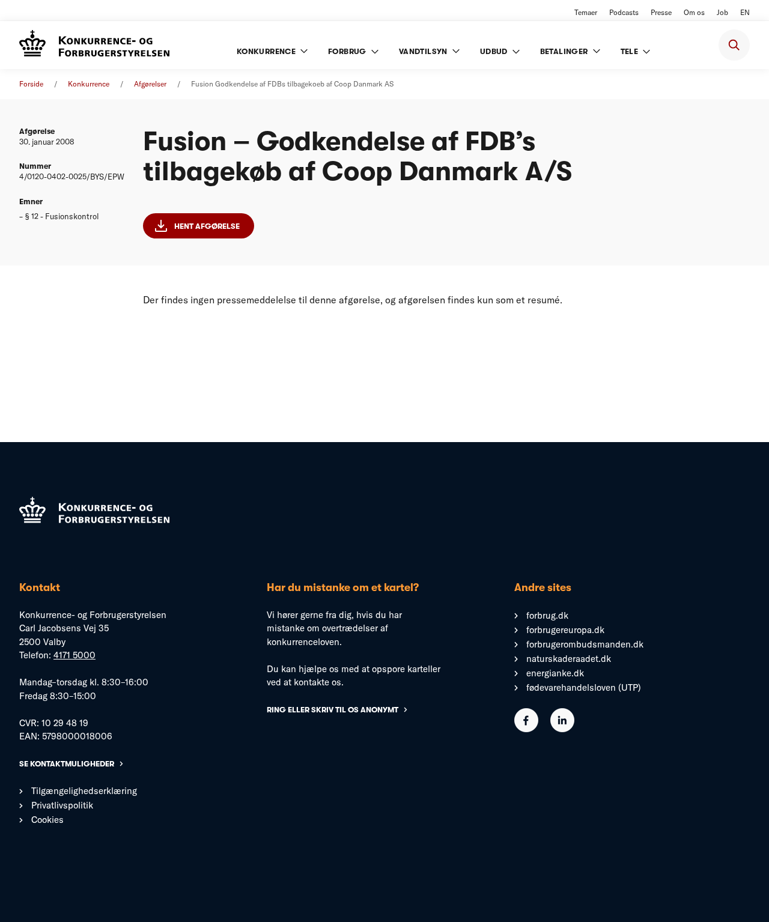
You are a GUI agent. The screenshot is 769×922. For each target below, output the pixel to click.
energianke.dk (555, 673)
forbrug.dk (547, 615)
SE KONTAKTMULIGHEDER (66, 763)
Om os (694, 12)
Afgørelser (150, 83)
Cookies (47, 819)
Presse (661, 12)
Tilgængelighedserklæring (84, 790)
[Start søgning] (734, 45)
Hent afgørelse (207, 226)
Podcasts (624, 12)
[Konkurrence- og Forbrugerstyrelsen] (94, 44)
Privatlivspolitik (62, 805)
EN (745, 12)
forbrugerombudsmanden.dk (584, 644)
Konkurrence (88, 83)
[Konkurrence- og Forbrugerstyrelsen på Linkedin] (562, 729)
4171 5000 (74, 655)
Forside (31, 83)
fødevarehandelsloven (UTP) (583, 687)
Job (722, 12)
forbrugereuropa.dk (565, 629)
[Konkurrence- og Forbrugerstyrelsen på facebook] (526, 729)
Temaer (585, 12)
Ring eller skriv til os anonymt (332, 709)
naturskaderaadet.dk (568, 658)
